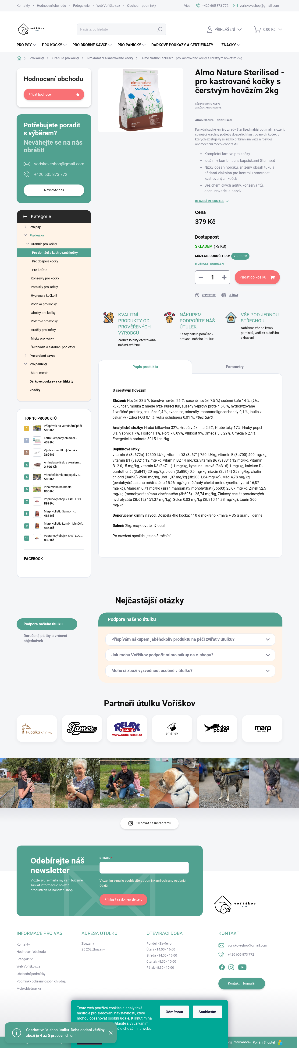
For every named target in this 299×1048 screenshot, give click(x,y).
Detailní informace (209, 201)
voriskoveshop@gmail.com (59, 163)
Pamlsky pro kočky (44, 287)
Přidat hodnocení (40, 94)
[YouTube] (242, 966)
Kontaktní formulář (242, 983)
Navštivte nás (54, 190)
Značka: (208, 107)
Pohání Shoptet (264, 1042)
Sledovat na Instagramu (153, 823)
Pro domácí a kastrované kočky (55, 252)
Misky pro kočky (42, 338)
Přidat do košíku (253, 277)
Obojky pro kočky (43, 313)
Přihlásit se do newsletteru (123, 899)
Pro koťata (39, 270)
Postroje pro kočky (44, 321)
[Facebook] (221, 966)
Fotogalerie (81, 5)
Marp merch (39, 373)
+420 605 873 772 (50, 174)
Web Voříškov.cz (108, 5)
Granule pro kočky (44, 244)
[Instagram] (231, 966)
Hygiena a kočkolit (44, 295)
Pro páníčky (38, 364)
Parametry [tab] (235, 367)
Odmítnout (174, 1012)
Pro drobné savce (42, 356)
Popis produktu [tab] (145, 367)
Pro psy (35, 227)
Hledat (160, 29)
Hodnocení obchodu (51, 5)
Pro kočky (37, 235)
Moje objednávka (29, 988)
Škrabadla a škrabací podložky (53, 347)
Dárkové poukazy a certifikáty (51, 381)
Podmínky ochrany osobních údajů (42, 981)
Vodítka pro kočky (44, 304)
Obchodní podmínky (141, 5)
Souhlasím (207, 1012)
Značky (35, 390)
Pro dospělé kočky (45, 261)
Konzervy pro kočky (45, 278)
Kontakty (23, 5)
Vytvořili (226, 1042)
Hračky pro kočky (43, 330)
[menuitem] (27, 45)
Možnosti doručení (209, 263)
